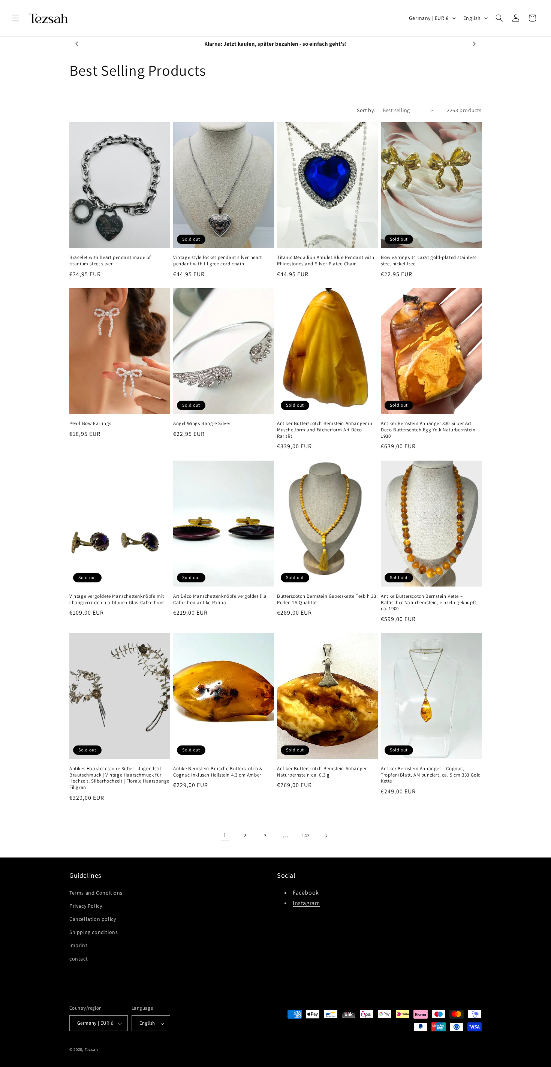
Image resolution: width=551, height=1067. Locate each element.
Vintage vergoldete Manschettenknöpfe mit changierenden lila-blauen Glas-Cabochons (117, 599)
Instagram (306, 903)
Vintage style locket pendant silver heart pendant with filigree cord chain (217, 260)
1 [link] (224, 835)
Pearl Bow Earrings (90, 424)
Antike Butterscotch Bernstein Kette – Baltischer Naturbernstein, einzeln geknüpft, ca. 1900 (429, 602)
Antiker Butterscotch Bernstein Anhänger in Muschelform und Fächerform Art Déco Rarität (324, 430)
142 (306, 835)
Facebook (306, 892)
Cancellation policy (92, 918)
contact (78, 958)
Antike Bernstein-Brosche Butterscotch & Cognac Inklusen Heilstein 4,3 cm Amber (217, 771)
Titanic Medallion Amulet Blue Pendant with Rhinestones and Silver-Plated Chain (325, 260)
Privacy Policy (85, 905)
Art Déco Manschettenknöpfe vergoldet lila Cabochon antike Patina (220, 599)
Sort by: (366, 110)
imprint (78, 945)
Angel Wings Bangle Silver (202, 424)
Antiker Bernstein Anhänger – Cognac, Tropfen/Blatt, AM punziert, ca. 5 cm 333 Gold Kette (431, 774)
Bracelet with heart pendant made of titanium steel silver (110, 260)
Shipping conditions (93, 932)
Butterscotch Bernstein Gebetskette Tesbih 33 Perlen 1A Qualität (326, 599)
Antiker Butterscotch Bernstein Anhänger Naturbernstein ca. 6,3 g (322, 771)
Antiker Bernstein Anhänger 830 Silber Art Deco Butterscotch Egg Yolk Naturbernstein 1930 (428, 430)
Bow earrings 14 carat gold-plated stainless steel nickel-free (428, 260)
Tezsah (91, 1049)
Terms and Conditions (96, 892)
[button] (15, 18)
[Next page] (326, 836)
